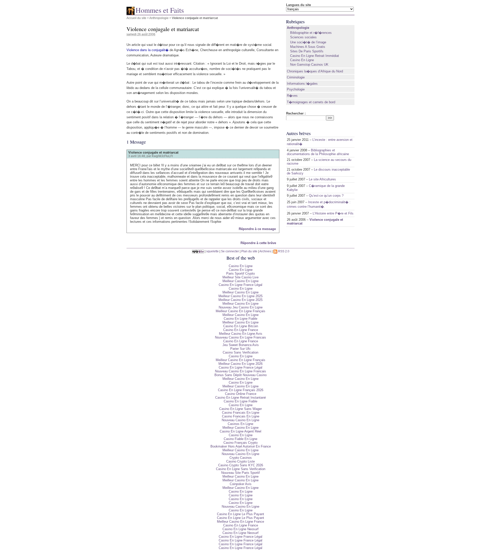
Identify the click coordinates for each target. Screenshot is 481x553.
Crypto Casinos (240, 458)
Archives (265, 251)
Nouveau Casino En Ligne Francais (240, 337)
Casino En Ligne (302, 60)
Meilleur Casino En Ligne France (240, 521)
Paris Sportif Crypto (240, 273)
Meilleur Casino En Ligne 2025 (240, 296)
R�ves (292, 95)
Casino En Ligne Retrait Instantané (240, 397)
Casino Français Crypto (240, 443)
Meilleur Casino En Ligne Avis (240, 334)
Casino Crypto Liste (240, 461)
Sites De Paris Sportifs (306, 51)
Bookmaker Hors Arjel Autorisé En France (240, 446)
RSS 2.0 (283, 251)
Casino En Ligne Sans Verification (240, 469)
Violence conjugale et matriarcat (153, 152)
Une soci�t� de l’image (308, 42)
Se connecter (230, 251)
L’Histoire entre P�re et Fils (333, 213)
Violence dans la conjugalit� (148, 50)
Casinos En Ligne (240, 424)
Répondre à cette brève (258, 243)
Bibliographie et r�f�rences (311, 33)
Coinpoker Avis (241, 484)
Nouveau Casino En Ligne (240, 420)
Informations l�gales (302, 83)
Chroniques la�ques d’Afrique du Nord (315, 71)
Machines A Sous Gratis (307, 47)
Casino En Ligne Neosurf (240, 529)
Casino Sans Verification (240, 352)
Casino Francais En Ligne (240, 412)
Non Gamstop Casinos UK (309, 64)
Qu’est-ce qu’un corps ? (326, 195)
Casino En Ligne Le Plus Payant (240, 514)
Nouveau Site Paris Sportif (240, 473)
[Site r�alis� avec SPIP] (198, 251)
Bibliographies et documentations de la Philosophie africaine (318, 152)
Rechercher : (296, 113)
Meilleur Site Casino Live (240, 277)
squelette (212, 251)
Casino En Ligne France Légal (240, 285)
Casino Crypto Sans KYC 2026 (240, 465)
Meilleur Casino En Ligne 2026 (240, 364)
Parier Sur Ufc (240, 349)
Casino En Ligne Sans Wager (240, 409)
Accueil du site (136, 18)
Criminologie (296, 77)
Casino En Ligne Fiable (240, 318)
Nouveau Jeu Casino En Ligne (241, 307)
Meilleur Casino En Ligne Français (240, 311)
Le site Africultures (322, 179)
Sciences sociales (303, 37)
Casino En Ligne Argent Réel (240, 431)
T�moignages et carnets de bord (311, 102)
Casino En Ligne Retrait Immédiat (314, 56)
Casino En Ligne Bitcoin (240, 326)
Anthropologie (159, 18)
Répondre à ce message (257, 229)
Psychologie (296, 89)
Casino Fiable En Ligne (240, 439)
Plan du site (249, 251)
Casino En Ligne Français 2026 (240, 390)
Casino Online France (240, 394)
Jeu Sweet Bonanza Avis (240, 345)
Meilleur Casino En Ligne (240, 281)
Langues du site (298, 5)
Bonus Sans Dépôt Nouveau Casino (240, 375)
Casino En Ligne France (240, 330)
